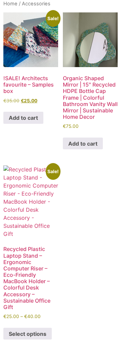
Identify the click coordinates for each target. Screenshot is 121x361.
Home (10, 4)
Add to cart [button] (23, 117)
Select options (27, 333)
